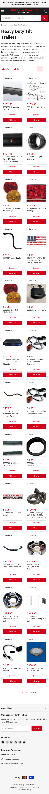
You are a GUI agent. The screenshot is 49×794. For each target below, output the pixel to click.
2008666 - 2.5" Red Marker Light (10, 311)
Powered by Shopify (24, 790)
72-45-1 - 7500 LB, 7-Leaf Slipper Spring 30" (12, 565)
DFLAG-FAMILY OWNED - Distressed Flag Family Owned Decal (36, 260)
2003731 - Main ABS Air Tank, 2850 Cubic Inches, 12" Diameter (12, 159)
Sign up (36, 728)
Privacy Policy (17, 785)
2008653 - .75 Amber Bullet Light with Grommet (35, 361)
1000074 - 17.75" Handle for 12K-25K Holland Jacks (10, 413)
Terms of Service (30, 785)
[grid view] (40, 68)
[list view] (45, 68)
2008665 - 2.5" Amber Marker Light (11, 209)
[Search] (44, 18)
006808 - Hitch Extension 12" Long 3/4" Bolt (36, 618)
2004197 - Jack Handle (12, 258)
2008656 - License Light (36, 310)
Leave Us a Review (8, 754)
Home (3, 25)
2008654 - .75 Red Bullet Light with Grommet (36, 412)
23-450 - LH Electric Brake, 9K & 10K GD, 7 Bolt (35, 566)
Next (32, 693)
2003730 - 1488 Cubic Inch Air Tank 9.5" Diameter (11, 361)
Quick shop (12, 115)
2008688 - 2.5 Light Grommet (34, 158)
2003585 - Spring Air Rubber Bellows (35, 669)
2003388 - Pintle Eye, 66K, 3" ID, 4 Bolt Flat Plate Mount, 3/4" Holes (36, 515)
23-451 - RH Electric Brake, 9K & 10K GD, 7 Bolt (11, 618)
